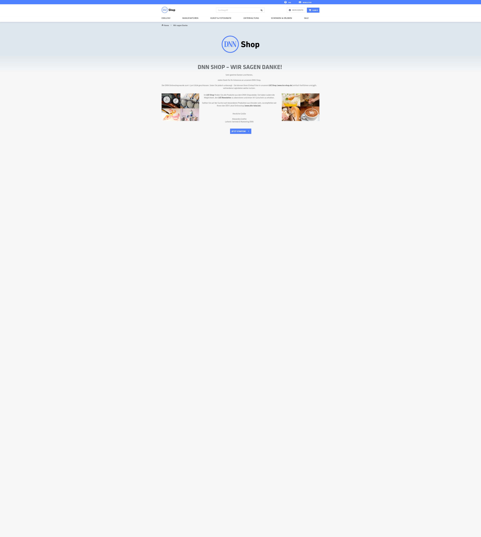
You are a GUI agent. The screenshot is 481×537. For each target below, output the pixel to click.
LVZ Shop (273, 85)
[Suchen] (262, 10)
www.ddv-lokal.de (252, 105)
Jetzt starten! (239, 131)
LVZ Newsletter (224, 97)
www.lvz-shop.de (285, 85)
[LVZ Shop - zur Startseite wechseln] (168, 10)
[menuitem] (240, 10)
